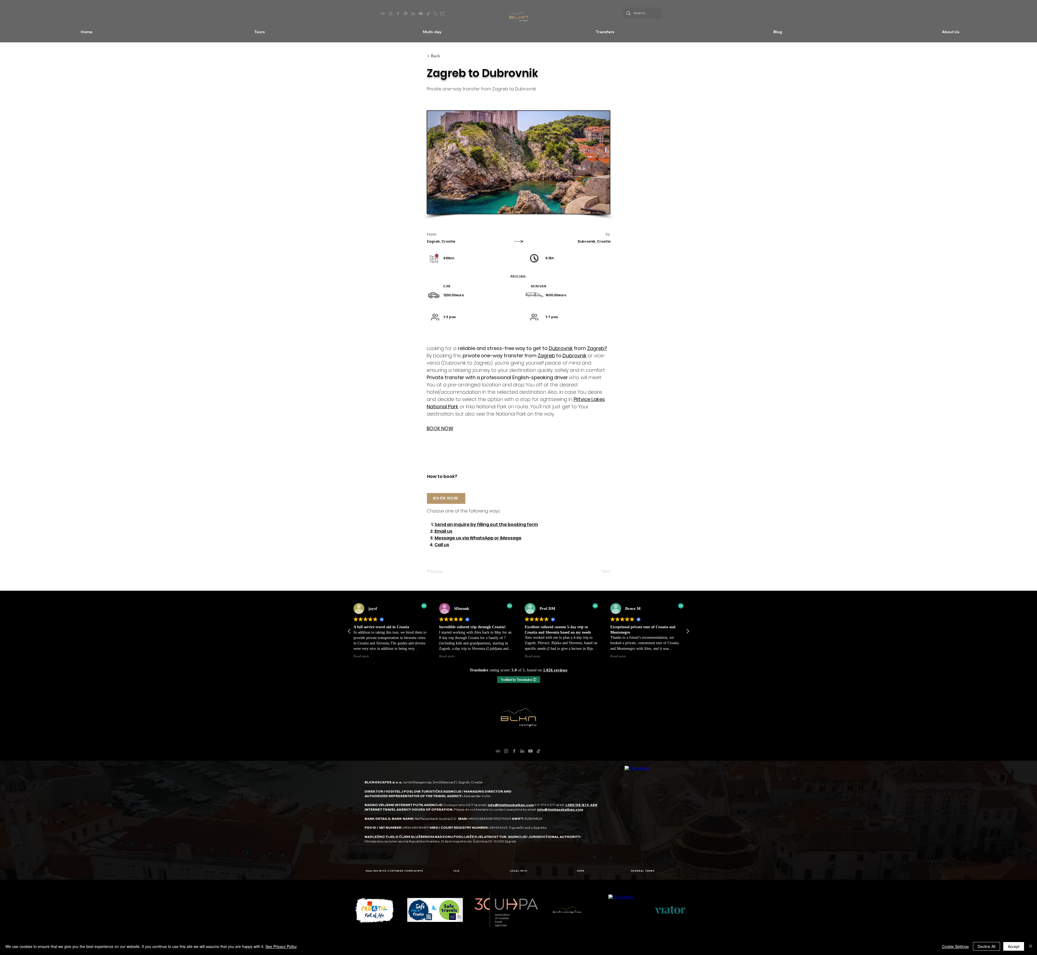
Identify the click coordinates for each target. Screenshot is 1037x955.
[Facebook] (514, 751)
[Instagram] (506, 751)
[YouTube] (530, 751)
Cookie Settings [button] (955, 946)
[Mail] (442, 13)
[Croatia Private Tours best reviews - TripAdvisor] (383, 13)
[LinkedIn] (522, 751)
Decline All (986, 946)
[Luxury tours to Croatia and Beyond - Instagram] (390, 13)
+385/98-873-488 (581, 805)
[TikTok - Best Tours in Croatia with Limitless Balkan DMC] (428, 13)
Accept (1013, 946)
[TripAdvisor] (498, 751)
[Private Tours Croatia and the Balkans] (405, 13)
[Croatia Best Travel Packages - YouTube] (420, 13)
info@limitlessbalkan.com (511, 805)
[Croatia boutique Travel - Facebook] (398, 13)
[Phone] (435, 13)
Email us (443, 531)
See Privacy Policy (281, 946)
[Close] (1030, 946)
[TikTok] (538, 751)
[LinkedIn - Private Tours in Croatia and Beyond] (413, 13)
